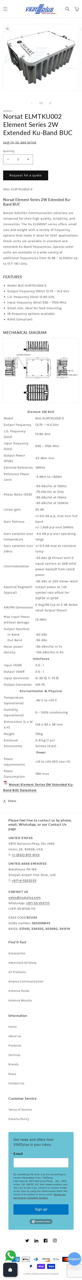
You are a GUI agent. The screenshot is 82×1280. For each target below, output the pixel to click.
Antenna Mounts (20, 1000)
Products (14, 1045)
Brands (13, 1064)
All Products (17, 972)
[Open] (10, 1270)
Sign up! (41, 1209)
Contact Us (16, 1083)
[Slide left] (31, 103)
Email (18, 1153)
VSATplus (35, 1274)
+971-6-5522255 (24, 880)
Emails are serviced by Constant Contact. (39, 1196)
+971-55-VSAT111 (38, 903)
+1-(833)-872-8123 (26, 855)
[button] (5, 9)
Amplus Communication (25, 981)
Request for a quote (25, 175)
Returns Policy (18, 1119)
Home (12, 1027)
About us (14, 1036)
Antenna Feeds (18, 991)
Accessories (16, 953)
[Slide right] (50, 103)
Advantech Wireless (22, 962)
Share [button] (12, 801)
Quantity (9, 151)
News (12, 1074)
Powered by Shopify (49, 1274)
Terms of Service (20, 1109)
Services (14, 1055)
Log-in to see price (19, 142)
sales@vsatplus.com (24, 897)
